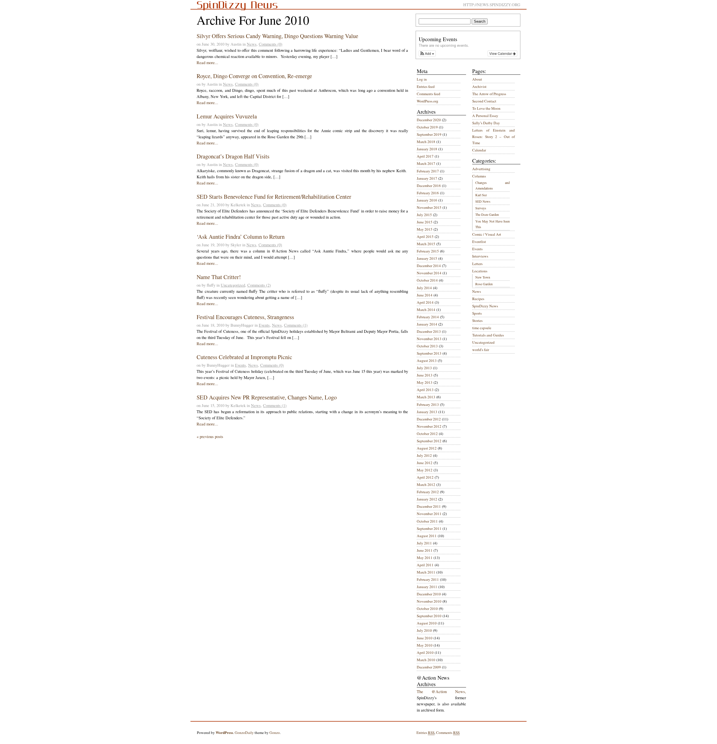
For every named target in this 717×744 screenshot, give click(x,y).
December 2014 (429, 265)
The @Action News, (441, 691)
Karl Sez (481, 195)
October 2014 (427, 280)
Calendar (479, 150)
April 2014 (425, 302)
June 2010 (424, 637)
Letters (477, 263)
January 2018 (427, 148)
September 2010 (429, 615)
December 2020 (429, 119)
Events (264, 325)
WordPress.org (427, 101)
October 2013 (427, 345)
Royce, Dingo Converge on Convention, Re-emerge (254, 76)
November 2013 (429, 338)
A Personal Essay (485, 115)
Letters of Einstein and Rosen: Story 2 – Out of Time (493, 136)
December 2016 (429, 185)
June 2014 (424, 295)
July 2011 (424, 543)
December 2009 (429, 667)
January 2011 (427, 586)
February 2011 (428, 579)
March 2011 (426, 572)
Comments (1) (296, 325)
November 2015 (429, 207)
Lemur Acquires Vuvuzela (227, 116)
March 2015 (426, 243)
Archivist (479, 86)
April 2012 (425, 477)
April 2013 (425, 389)
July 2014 (424, 287)
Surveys (480, 208)
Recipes (478, 298)
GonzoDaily (244, 732)
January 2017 (427, 178)
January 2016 (427, 200)
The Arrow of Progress (489, 93)
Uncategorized (233, 285)
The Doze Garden (487, 214)
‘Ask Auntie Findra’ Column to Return (241, 236)
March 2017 (426, 163)
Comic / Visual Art (486, 234)
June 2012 (424, 462)
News (252, 44)
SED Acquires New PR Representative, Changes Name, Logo (267, 397)
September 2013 (429, 353)
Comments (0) (270, 44)
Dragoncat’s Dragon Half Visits (233, 156)
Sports (477, 313)
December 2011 (429, 506)
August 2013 (427, 360)
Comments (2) (259, 285)
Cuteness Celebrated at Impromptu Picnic (244, 357)
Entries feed (426, 86)
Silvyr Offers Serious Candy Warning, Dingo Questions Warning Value (277, 36)
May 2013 (424, 382)
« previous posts (210, 436)
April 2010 (425, 652)
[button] (427, 53)
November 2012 (429, 426)
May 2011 (424, 557)
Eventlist (479, 241)
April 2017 (425, 156)
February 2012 (428, 491)
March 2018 (426, 141)
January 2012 (427, 499)
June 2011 (424, 550)
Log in (422, 79)
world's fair (480, 349)
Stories (477, 320)
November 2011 (429, 513)
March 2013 (426, 396)
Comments (448, 732)
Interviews (480, 256)
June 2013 (424, 375)
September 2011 (429, 528)
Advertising (481, 168)
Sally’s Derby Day (486, 122)
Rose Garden (484, 284)
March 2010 (426, 659)
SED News (482, 201)
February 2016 (428, 192)
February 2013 (428, 404)
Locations (479, 270)
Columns (479, 176)
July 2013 (424, 367)
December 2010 (429, 593)
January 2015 (427, 258)
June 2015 (424, 221)
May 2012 (424, 469)
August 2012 (427, 448)
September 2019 (429, 134)
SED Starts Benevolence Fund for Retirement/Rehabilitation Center (274, 196)
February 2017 (428, 171)
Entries (425, 732)
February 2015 (428, 251)
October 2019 (427, 127)
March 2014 (426, 309)
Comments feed (428, 93)
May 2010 (424, 645)
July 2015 (424, 214)
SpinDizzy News (485, 305)
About (477, 79)
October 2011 (427, 521)
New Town (482, 277)
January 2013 (427, 411)
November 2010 (429, 601)
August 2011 (427, 535)
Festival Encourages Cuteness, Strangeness (245, 317)
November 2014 (429, 272)
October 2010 (427, 608)
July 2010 (424, 630)
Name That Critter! (219, 277)
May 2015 (424, 229)
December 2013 (429, 331)
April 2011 (425, 564)
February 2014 (428, 316)
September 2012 (429, 440)
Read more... (207, 62)
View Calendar (501, 53)
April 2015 (425, 236)
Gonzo (274, 732)
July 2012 (424, 455)
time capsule (481, 327)
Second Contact (484, 101)
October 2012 (427, 433)
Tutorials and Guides (488, 335)
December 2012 (429, 419)
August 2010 (427, 623)
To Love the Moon (486, 108)
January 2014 (427, 324)
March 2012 (426, 484)
